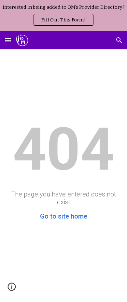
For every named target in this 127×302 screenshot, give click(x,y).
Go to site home (63, 216)
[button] (8, 40)
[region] (63, 15)
